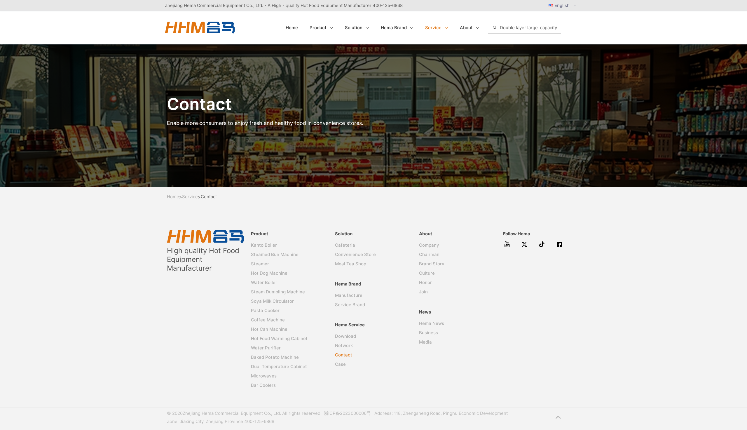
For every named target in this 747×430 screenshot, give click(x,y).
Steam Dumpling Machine (278, 292)
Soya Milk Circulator (272, 301)
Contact (343, 355)
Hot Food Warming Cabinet (279, 338)
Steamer (260, 264)
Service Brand (350, 304)
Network (344, 345)
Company (429, 245)
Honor (425, 282)
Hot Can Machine (269, 329)
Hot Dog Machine (269, 273)
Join (423, 292)
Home (173, 196)
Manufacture (348, 295)
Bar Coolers (263, 385)
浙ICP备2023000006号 (348, 413)
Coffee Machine (268, 320)
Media (425, 342)
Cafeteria (345, 245)
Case (340, 364)
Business (428, 332)
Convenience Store (355, 254)
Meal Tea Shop (350, 264)
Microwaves (264, 376)
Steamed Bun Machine (275, 254)
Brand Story (431, 264)
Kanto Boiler (264, 245)
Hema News (431, 323)
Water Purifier (266, 348)
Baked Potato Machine (275, 357)
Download (345, 336)
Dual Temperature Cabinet (279, 366)
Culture (427, 273)
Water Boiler (264, 282)
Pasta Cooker (265, 310)
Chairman (429, 254)
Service (190, 196)
